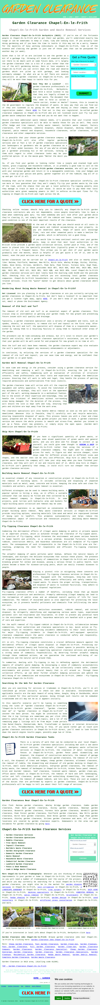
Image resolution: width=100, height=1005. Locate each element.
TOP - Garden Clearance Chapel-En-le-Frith (24, 966)
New (22, 986)
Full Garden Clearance (42, 947)
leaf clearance (41, 771)
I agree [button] (58, 998)
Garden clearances (11, 260)
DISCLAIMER (93, 17)
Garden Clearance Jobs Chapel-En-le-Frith (52, 940)
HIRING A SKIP (86, 445)
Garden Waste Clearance (43, 957)
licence (69, 296)
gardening (14, 43)
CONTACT (84, 17)
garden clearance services (15, 273)
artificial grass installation (56, 900)
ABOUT (77, 17)
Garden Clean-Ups (69, 944)
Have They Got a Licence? (47, 84)
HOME (64, 17)
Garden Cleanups (88, 944)
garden (60, 38)
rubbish (56, 218)
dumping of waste (26, 554)
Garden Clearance (22, 949)
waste (45, 97)
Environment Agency (37, 301)
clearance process (16, 610)
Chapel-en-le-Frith (58, 260)
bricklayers (72, 895)
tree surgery (54, 890)
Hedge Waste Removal (59, 955)
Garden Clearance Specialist (51, 949)
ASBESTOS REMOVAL (85, 892)
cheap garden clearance (61, 761)
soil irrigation (46, 887)
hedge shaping (17, 898)
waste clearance (53, 511)
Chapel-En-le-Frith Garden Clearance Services (36, 829)
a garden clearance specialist (30, 321)
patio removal (31, 895)
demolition (92, 376)
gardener (14, 151)
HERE (35, 110)
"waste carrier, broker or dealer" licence (55, 102)
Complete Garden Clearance (15, 957)
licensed (21, 108)
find (11, 805)
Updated (27, 986)
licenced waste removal (64, 771)
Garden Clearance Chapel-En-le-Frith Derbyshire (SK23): (32, 36)
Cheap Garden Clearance (21, 944)
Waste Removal (36, 986)
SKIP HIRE (93, 890)
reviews (25, 210)
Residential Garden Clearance (29, 955)
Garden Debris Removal (85, 955)
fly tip (88, 113)
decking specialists (38, 892)
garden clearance (41, 87)
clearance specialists (18, 411)
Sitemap (3, 986)
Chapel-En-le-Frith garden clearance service (49, 169)
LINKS (70, 17)
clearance (39, 154)
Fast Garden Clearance (46, 944)
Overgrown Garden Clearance (17, 952)
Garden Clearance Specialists (72, 952)
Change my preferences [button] (81, 998)
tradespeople (40, 879)
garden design (59, 898)
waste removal (41, 486)
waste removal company (15, 499)
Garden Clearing (44, 952)
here (47, 824)
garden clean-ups (88, 771)
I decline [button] (67, 998)
